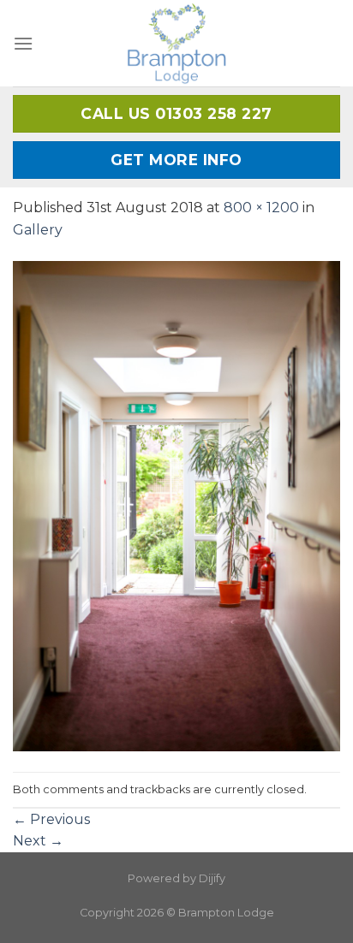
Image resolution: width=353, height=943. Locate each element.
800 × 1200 (261, 207)
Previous (51, 819)
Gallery (38, 230)
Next (38, 841)
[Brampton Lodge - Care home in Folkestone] (177, 43)
